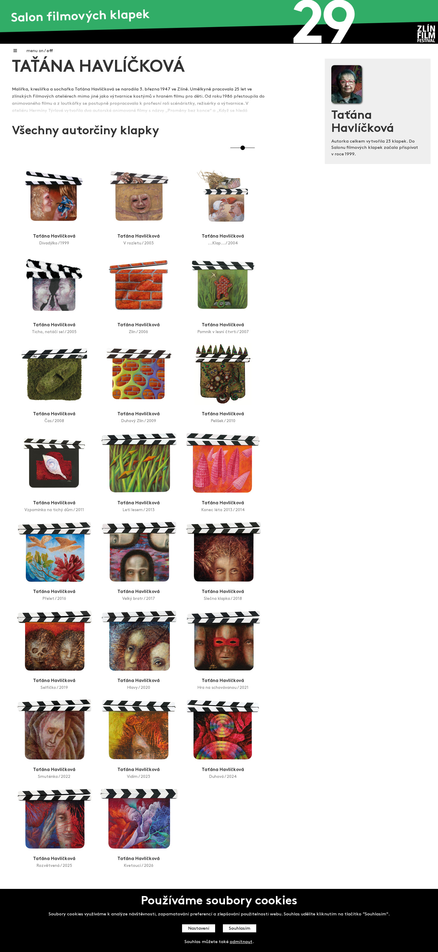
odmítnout (241, 942)
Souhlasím (239, 928)
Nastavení (198, 928)
